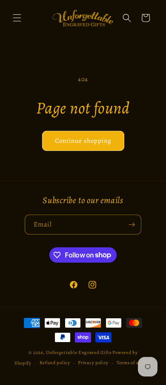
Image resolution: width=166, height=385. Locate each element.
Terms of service (134, 363)
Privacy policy (93, 363)
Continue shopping (83, 140)
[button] (17, 17)
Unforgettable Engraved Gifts (79, 352)
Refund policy (55, 363)
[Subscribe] (131, 225)
